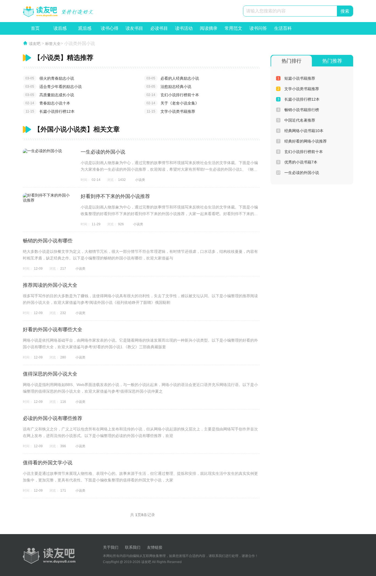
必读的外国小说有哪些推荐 (52, 418)
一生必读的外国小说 (103, 152)
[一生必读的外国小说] (47, 151)
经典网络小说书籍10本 (300, 130)
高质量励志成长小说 (49, 95)
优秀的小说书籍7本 (297, 162)
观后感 (84, 30)
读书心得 (109, 30)
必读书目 (159, 30)
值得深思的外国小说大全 (50, 374)
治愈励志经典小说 (168, 86)
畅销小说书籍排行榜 (298, 110)
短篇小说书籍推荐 (296, 78)
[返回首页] (49, 556)
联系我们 (132, 547)
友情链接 (154, 547)
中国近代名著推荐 (296, 120)
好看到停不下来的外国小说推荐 (115, 196)
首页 (35, 28)
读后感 (60, 30)
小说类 (140, 180)
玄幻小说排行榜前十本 (172, 95)
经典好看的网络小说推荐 (302, 141)
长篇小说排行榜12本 (50, 111)
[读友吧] (58, 11)
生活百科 (283, 30)
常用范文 (233, 30)
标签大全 (53, 43)
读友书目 (134, 30)
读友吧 (34, 43)
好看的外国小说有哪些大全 (52, 329)
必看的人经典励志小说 (172, 78)
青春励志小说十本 (47, 103)
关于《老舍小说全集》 (172, 103)
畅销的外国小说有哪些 (47, 240)
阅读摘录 (208, 30)
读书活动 (184, 30)
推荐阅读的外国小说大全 (50, 285)
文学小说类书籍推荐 (171, 111)
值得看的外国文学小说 (47, 462)
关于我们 (110, 547)
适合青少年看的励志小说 (53, 86)
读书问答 (258, 30)
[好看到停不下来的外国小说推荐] (47, 198)
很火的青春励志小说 (49, 78)
